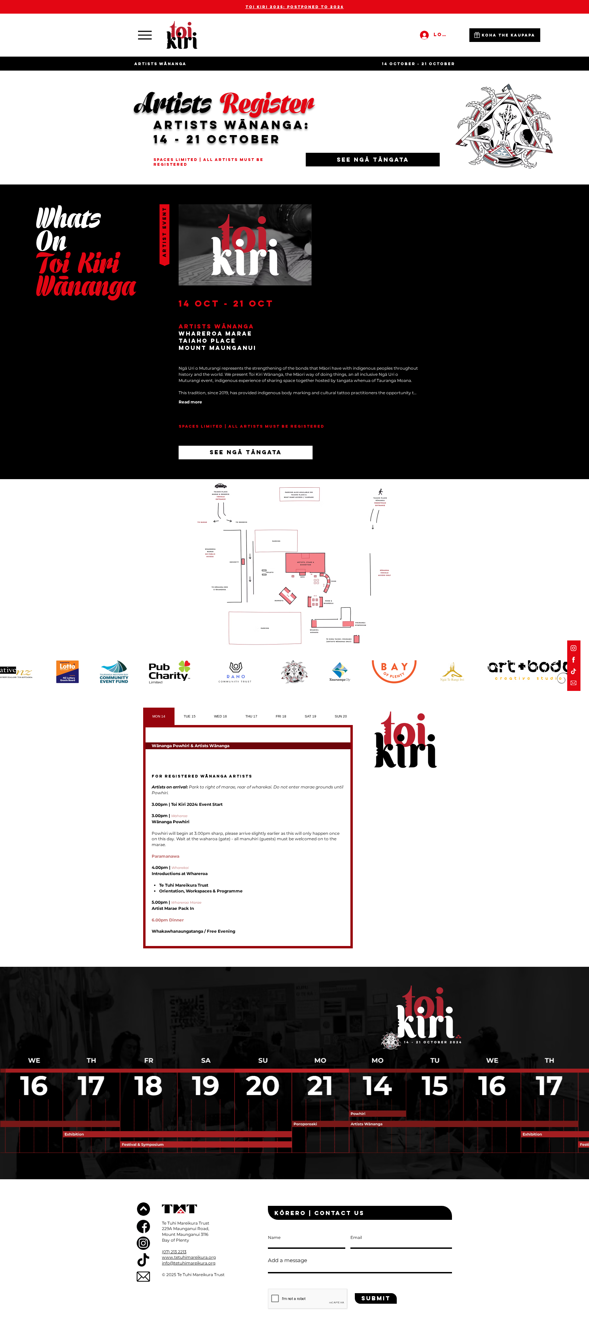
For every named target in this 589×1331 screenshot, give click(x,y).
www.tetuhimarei (180, 1257)
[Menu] (144, 35)
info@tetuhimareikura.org (188, 1263)
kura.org (207, 1257)
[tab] (159, 716)
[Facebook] (573, 660)
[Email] (573, 683)
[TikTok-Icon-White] (573, 671)
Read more (190, 401)
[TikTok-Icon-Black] (143, 1260)
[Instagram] (573, 648)
